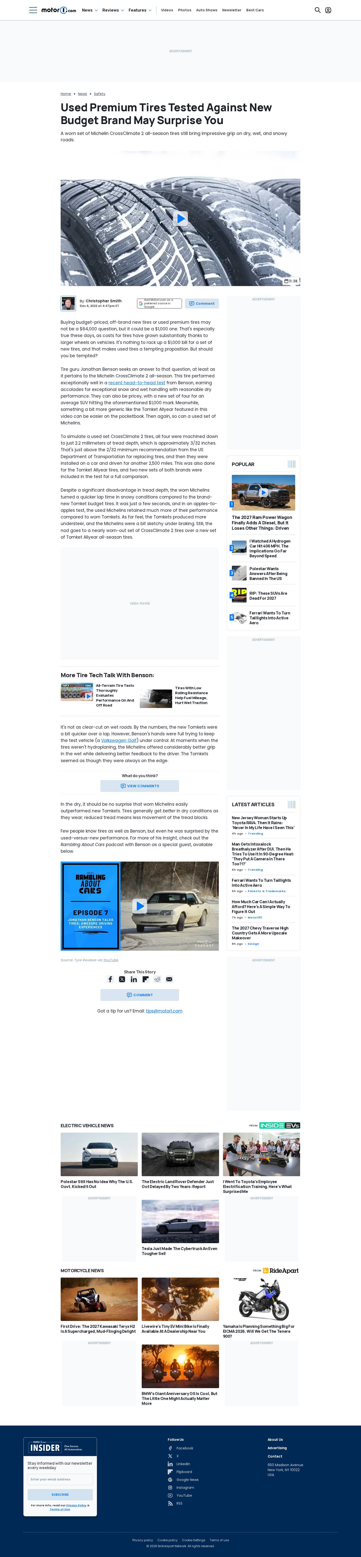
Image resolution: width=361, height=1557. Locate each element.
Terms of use (219, 1540)
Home (66, 94)
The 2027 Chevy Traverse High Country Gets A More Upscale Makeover (260, 933)
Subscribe (60, 1495)
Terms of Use (60, 1509)
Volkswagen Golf (119, 740)
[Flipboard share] (146, 979)
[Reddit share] (157, 979)
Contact (275, 1456)
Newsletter (231, 10)
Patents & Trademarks (267, 891)
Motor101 (255, 917)
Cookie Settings (193, 1540)
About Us (275, 1439)
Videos (167, 10)
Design (253, 944)
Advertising (277, 1447)
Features (137, 10)
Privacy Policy (76, 1505)
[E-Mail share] (169, 979)
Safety (99, 94)
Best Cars (255, 10)
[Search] (318, 10)
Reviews (110, 10)
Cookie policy (167, 1540)
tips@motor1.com (164, 1011)
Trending (255, 833)
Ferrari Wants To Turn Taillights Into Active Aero (261, 883)
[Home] (59, 10)
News (87, 10)
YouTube (110, 960)
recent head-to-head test (137, 383)
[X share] (122, 979)
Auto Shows (206, 10)
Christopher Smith (104, 301)
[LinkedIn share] (134, 979)
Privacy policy (142, 1540)
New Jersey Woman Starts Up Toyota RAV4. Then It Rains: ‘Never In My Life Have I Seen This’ (263, 822)
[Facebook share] (110, 979)
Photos (184, 10)
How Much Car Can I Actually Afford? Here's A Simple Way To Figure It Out (261, 906)
